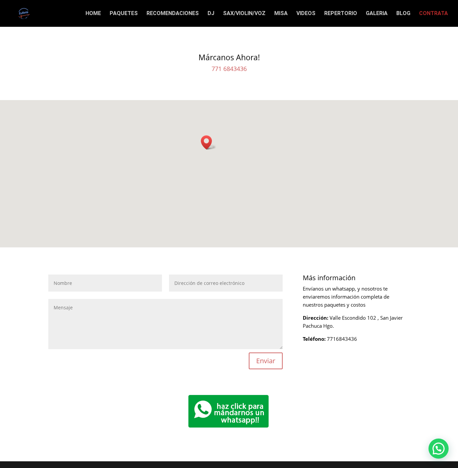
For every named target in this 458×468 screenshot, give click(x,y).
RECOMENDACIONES (173, 13)
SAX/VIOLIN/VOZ (244, 13)
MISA (281, 13)
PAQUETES (124, 13)
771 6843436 (229, 69)
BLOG (403, 13)
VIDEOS (306, 13)
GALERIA (377, 13)
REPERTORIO (340, 13)
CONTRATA (433, 13)
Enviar (265, 360)
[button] (208, 142)
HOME (93, 13)
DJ (211, 13)
